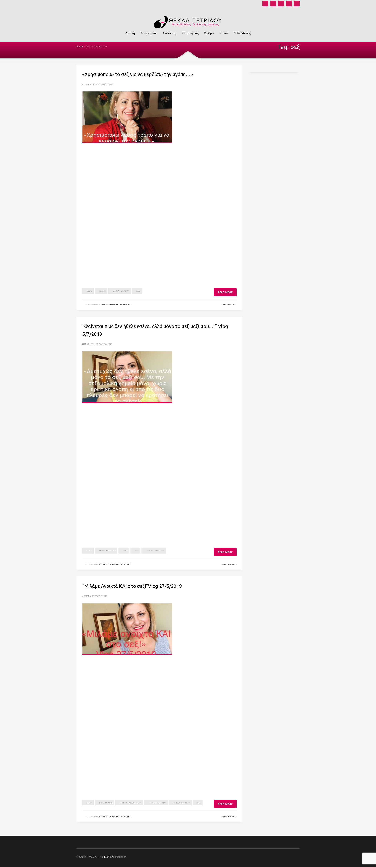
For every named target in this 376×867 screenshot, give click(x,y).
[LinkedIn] (297, 3)
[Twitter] (289, 3)
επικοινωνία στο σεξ (130, 802)
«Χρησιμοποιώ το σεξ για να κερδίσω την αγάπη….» (138, 74)
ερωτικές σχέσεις (157, 802)
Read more (225, 292)
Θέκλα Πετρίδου (121, 290)
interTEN (109, 856)
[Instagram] (273, 3)
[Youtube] (265, 3)
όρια (125, 550)
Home (79, 46)
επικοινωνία (105, 802)
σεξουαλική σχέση (155, 550)
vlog (89, 290)
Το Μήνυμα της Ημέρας (118, 304)
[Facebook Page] (281, 3)
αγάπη (102, 290)
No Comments (229, 304)
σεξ (138, 290)
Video (102, 304)
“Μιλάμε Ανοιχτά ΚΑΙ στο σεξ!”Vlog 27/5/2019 (132, 586)
